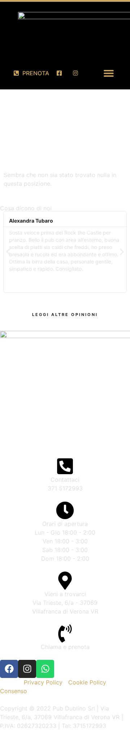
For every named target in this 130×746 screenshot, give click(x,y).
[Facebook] (9, 669)
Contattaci (65, 479)
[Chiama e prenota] (65, 633)
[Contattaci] (65, 466)
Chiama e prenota (65, 646)
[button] (109, 73)
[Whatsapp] (45, 669)
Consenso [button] (13, 691)
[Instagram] (27, 669)
